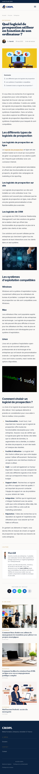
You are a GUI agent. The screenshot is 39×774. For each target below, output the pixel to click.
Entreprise (16, 15)
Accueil (4, 15)
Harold (11, 41)
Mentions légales (6, 764)
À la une (10, 15)
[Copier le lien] (30, 591)
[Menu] (35, 6)
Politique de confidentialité (20, 764)
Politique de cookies (7, 767)
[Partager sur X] (9, 591)
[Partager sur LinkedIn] (25, 591)
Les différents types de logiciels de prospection (20, 78)
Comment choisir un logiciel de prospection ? (19, 85)
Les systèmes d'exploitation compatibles (18, 82)
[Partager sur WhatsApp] (19, 591)
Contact (4, 751)
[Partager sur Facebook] (14, 591)
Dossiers (4, 741)
